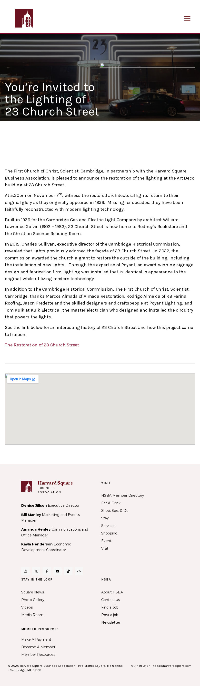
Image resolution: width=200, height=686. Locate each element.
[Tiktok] (68, 571)
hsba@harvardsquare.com (172, 665)
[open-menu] (187, 18)
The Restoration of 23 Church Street (42, 345)
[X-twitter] (36, 571)
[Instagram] (25, 571)
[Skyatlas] (79, 571)
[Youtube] (57, 571)
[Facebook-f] (47, 571)
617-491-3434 (140, 665)
